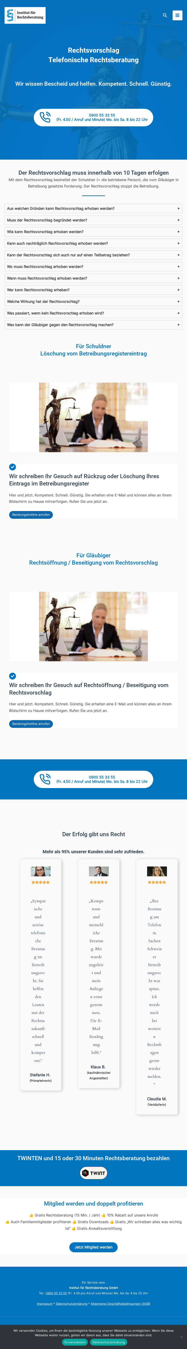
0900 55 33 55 (56, 1293)
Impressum (44, 1303)
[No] (181, 1337)
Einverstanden (75, 1342)
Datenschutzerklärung (71, 1303)
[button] (165, 15)
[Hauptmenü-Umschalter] (177, 15)
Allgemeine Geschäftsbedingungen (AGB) (120, 1303)
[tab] (93, 208)
